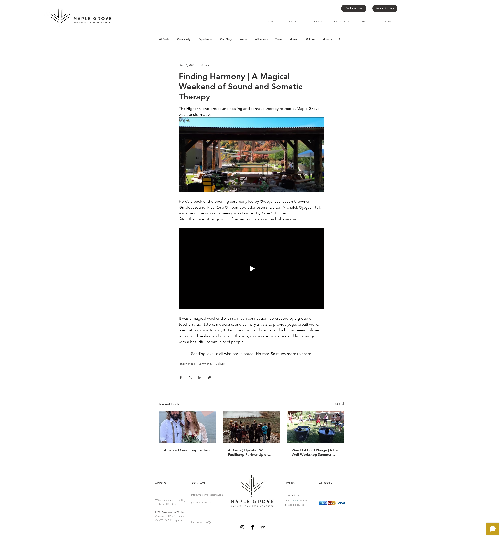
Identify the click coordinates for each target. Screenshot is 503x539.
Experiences (205, 39)
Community (184, 39)
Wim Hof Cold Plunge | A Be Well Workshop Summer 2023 (315, 452)
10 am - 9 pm (292, 495)
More (325, 39)
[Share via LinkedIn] (200, 377)
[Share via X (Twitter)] (190, 377)
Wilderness (261, 39)
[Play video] (251, 268)
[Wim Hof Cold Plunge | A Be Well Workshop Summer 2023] (315, 427)
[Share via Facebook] (181, 377)
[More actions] (321, 65)
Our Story (226, 39)
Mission (293, 39)
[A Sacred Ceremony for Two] (187, 427)
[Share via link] (209, 377)
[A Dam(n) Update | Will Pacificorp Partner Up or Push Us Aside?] (251, 427)
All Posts (164, 39)
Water (243, 39)
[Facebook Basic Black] (252, 527)
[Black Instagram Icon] (242, 527)
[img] (323, 503)
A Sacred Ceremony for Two (187, 450)
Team (278, 39)
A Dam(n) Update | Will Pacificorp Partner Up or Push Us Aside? (248, 452)
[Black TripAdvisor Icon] (262, 527)
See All (339, 403)
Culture (310, 39)
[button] (339, 39)
